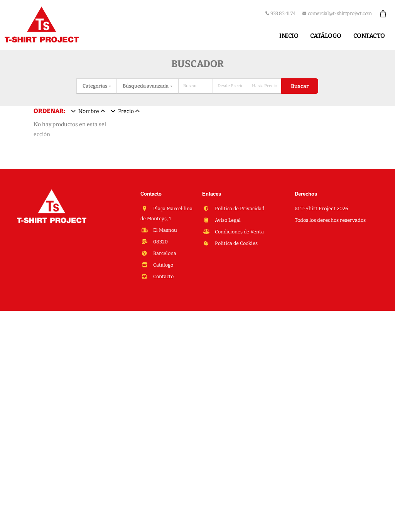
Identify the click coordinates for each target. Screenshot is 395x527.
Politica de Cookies (236, 243)
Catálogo (325, 35)
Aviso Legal (227, 220)
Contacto (369, 35)
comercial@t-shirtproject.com (340, 13)
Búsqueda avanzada (146, 86)
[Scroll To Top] (381, 518)
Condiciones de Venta (239, 232)
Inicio (288, 35)
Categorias (95, 86)
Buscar (300, 86)
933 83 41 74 (282, 13)
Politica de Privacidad (239, 208)
